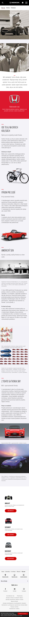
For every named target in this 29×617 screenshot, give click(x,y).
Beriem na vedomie (22, 613)
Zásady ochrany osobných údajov (14, 597)
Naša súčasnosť (10, 534)
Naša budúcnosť (10, 558)
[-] (22, 2)
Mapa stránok (14, 601)
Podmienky (20, 595)
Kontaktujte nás (10, 595)
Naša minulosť (11, 511)
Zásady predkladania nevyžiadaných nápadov (14, 603)
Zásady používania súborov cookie (14, 599)
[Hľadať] (2, 2)
